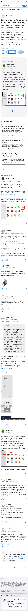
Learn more (9, 608)
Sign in (24, 5)
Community (5, 5)
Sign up (15, 608)
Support (6, 595)
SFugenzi (5, 301)
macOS (3, 9)
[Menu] (26, 2)
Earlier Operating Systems (13, 9)
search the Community (16, 558)
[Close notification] (25, 600)
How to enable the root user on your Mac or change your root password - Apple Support (13, 243)
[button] (19, 2)
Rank (25, 169)
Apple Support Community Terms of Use (14, 590)
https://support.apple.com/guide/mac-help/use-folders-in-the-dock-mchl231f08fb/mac (12, 366)
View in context (6, 111)
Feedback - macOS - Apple (15, 81)
